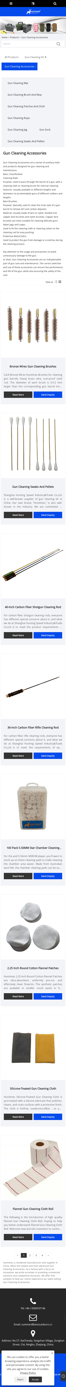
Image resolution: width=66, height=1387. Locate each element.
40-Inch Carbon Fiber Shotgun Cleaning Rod (33, 607)
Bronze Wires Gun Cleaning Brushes (33, 366)
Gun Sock (44, 129)
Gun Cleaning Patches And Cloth (26, 106)
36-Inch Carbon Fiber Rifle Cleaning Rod (33, 727)
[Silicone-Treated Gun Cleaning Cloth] (33, 1047)
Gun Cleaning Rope (19, 118)
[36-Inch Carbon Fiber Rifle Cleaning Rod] (33, 686)
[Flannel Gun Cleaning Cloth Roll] (33, 1167)
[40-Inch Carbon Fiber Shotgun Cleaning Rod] (33, 565)
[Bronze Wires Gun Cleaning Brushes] (33, 325)
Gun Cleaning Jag (17, 129)
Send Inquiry (47, 394)
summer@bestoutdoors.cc (36, 1324)
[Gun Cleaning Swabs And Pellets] (33, 445)
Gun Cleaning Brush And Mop (25, 94)
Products (14, 37)
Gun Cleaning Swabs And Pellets (26, 141)
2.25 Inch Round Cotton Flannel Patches (33, 968)
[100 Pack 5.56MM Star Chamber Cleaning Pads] (33, 806)
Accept (35, 1379)
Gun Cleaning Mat (18, 83)
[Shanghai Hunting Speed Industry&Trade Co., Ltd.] (33, 11)
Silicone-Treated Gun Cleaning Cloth (33, 1088)
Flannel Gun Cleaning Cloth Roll (33, 1209)
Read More (18, 394)
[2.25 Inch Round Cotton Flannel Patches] (33, 926)
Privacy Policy (28, 1373)
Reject (20, 1379)
